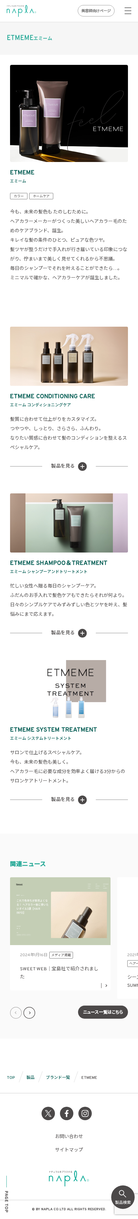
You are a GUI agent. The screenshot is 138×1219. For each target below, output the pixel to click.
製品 (30, 1078)
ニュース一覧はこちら (103, 1012)
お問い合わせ (69, 1137)
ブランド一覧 (58, 1078)
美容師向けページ (96, 11)
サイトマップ (69, 1150)
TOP (11, 1078)
